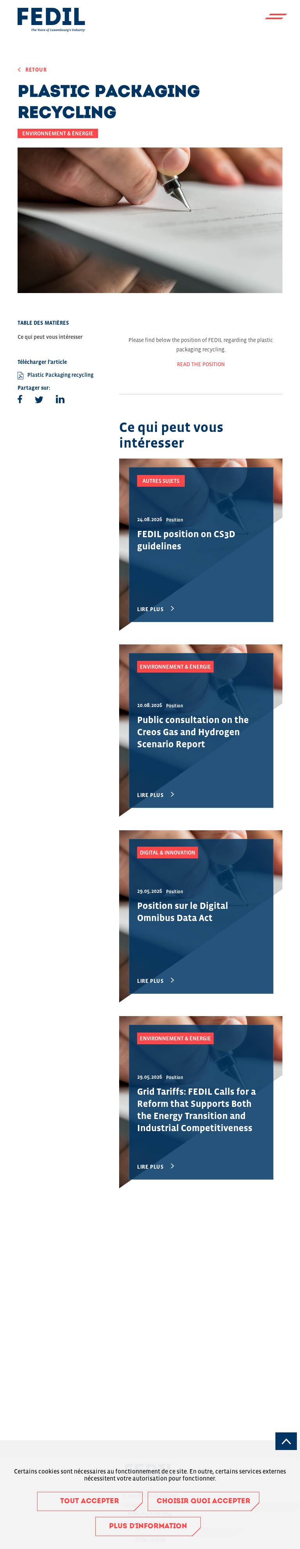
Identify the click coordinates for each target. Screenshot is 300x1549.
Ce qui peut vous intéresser (50, 337)
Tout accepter (89, 1501)
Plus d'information (148, 1526)
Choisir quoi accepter (203, 1501)
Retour (36, 70)
